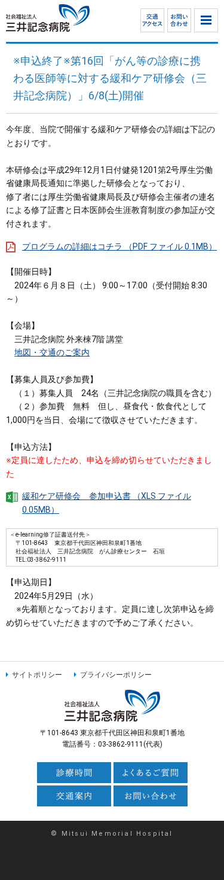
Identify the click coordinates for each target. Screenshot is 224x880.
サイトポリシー (37, 675)
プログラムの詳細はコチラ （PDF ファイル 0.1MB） (119, 246)
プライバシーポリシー (116, 675)
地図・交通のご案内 (52, 352)
